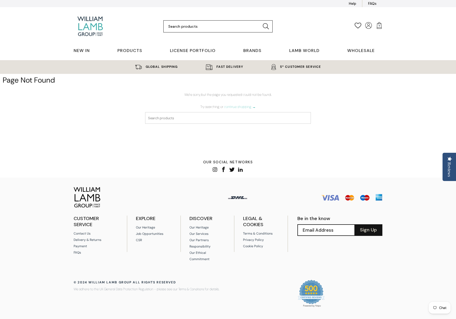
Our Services (198, 234)
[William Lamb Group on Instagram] (215, 169)
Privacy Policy (253, 240)
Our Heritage (145, 227)
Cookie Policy (253, 246)
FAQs (372, 3)
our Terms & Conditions (188, 289)
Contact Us (82, 233)
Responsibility (200, 246)
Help (352, 3)
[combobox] (213, 26)
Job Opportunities (149, 234)
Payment (80, 246)
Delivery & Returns (87, 240)
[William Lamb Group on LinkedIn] (240, 169)
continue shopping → (240, 106)
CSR (139, 240)
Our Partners (199, 240)
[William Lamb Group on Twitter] (232, 169)
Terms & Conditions (258, 233)
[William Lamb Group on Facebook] (223, 169)
